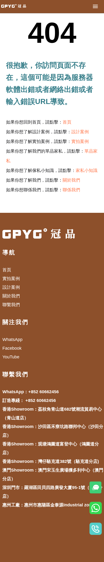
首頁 (67, 122)
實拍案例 (80, 141)
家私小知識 (86, 170)
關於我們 (71, 180)
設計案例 (80, 131)
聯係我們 (71, 189)
